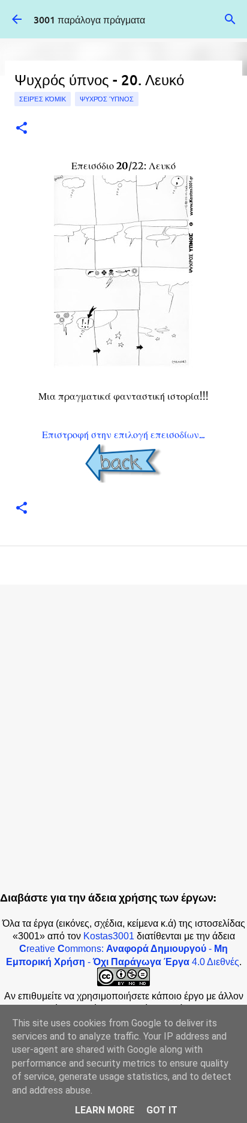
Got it (161, 1110)
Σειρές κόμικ (42, 99)
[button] (21, 129)
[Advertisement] (123, 726)
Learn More (104, 1110)
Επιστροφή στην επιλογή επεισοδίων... (123, 435)
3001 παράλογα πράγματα (89, 19)
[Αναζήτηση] (230, 19)
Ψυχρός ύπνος (107, 99)
